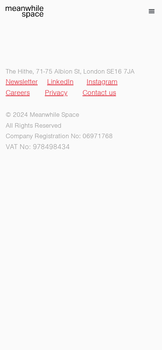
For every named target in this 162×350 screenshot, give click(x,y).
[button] (152, 11)
